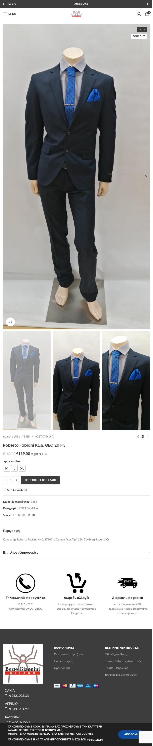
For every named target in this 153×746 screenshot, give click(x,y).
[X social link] (18, 515)
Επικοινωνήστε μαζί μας (68, 654)
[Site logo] (76, 13)
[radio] (7, 468)
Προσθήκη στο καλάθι (40, 480)
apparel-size (11, 461)
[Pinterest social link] (23, 515)
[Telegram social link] (33, 515)
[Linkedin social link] (28, 515)
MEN (27, 436)
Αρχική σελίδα (11, 436)
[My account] (139, 14)
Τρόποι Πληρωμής (116, 667)
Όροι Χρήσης (62, 667)
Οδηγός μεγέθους (116, 654)
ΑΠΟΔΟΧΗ (131, 734)
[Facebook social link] (147, 4)
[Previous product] (138, 436)
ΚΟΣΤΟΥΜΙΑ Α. (44, 436)
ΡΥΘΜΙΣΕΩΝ (95, 740)
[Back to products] (142, 436)
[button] (7, 177)
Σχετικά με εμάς (63, 661)
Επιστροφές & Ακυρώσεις (121, 674)
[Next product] (147, 436)
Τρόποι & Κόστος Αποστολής (123, 661)
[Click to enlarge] (10, 321)
